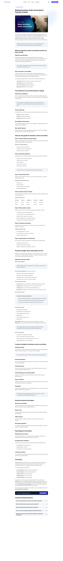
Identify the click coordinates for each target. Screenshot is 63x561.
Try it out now (43, 493)
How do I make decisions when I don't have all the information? (31, 501)
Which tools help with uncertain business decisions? (31, 507)
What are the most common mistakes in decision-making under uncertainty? (31, 514)
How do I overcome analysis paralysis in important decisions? (31, 510)
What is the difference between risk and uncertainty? (31, 504)
